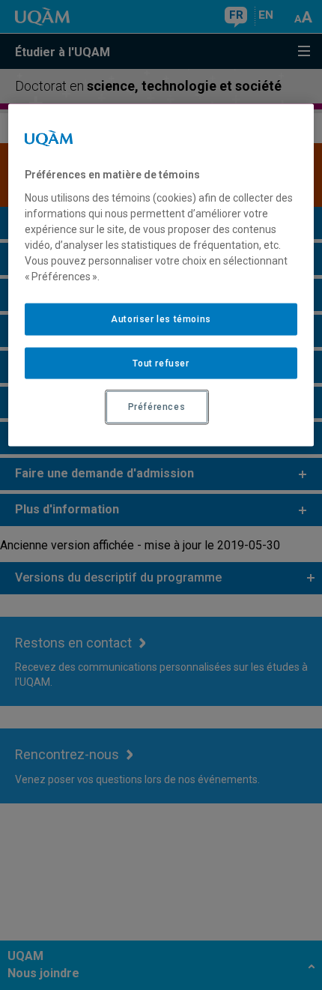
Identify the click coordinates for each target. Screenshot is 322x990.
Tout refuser (161, 362)
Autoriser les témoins (161, 318)
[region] (161, 275)
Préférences (157, 407)
